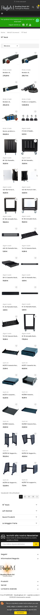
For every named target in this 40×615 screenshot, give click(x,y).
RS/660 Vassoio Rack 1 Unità (29, 424)
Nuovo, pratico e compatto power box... (9, 131)
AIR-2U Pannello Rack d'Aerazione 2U (10, 248)
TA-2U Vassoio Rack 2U (10, 336)
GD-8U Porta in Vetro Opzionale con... (29, 190)
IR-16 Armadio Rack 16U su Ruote (29, 336)
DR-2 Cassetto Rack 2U (10, 278)
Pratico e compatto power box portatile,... (29, 102)
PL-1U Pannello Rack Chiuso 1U (29, 307)
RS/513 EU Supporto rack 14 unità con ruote (9, 453)
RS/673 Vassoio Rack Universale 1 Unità (10, 365)
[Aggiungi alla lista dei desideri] (16, 53)
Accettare (20, 613)
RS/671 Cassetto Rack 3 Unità (29, 365)
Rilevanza (11, 46)
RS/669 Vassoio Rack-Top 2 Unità (28, 395)
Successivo (37, 497)
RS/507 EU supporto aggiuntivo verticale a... (29, 482)
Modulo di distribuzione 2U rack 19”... (10, 73)
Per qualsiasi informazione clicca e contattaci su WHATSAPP (17, 20)
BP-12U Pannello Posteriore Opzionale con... (10, 160)
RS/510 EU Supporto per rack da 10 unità (10, 483)
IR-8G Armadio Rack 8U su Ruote (29, 219)
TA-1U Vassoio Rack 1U (29, 248)
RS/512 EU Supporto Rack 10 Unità (28, 453)
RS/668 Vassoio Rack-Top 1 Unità (9, 424)
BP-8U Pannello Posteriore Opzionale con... (29, 160)
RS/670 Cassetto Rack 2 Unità (9, 395)
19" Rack (5, 505)
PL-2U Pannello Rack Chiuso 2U (10, 307)
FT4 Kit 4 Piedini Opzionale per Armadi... (27, 131)
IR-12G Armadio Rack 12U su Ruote (10, 219)
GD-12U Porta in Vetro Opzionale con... (8, 190)
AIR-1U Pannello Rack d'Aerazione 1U (29, 278)
